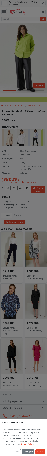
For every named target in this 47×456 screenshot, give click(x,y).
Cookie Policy (27, 444)
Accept (40, 451)
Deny (16, 451)
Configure (28, 451)
